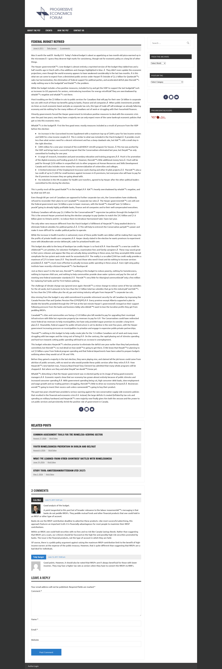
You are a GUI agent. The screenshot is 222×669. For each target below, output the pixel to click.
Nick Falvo (53, 438)
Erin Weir (37, 500)
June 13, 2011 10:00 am (56, 557)
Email (34, 629)
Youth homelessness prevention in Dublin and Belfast (64, 446)
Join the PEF (62, 30)
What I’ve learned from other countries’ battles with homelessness (72, 458)
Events (49, 30)
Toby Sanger (52, 48)
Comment (36, 591)
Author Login (33, 666)
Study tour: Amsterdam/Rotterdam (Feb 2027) (59, 470)
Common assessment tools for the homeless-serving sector (68, 434)
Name (34, 619)
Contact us (79, 30)
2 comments (65, 48)
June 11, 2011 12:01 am (53, 500)
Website (35, 640)
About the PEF (33, 30)
